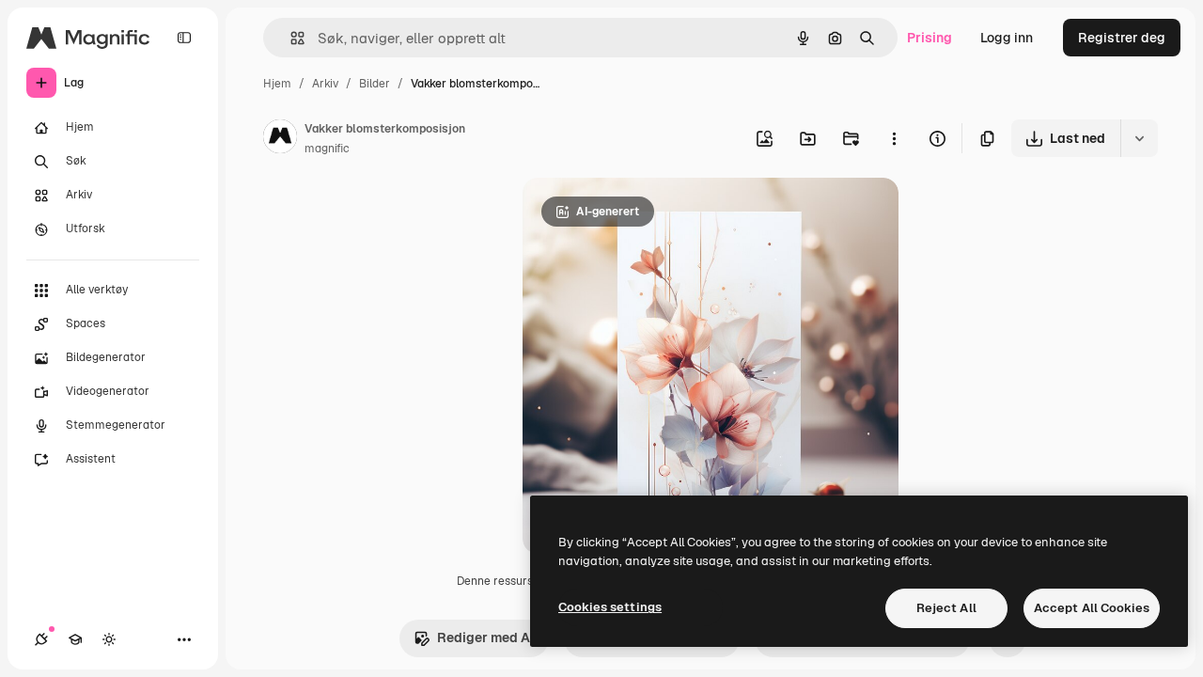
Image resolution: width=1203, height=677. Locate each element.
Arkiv (325, 83)
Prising (929, 37)
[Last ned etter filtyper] (1139, 138)
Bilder (374, 83)
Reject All (946, 608)
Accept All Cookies (1091, 608)
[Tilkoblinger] (41, 639)
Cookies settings (610, 607)
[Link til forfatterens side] (280, 139)
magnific (327, 148)
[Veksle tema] (109, 639)
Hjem (277, 83)
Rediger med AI (485, 637)
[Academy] (75, 639)
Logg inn (1006, 37)
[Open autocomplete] (290, 38)
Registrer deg (1121, 37)
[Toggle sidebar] (184, 38)
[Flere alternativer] (894, 138)
